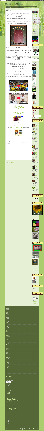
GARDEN (7, 343)
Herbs (6, 349)
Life (6, 352)
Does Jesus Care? (18, 110)
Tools (6, 372)
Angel (6, 325)
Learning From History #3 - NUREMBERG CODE (12, 408)
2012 (6, 308)
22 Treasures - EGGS (9, 401)
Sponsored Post (8, 365)
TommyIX (34, 428)
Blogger (22, 429)
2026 (7, 385)
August (8, 393)
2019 (6, 314)
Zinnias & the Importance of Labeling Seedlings (36, 153)
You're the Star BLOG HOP (18, 6)
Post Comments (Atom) (11, 162)
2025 (7, 386)
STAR (6, 366)
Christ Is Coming (18, 111)
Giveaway (7, 345)
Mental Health (7, 354)
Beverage (7, 327)
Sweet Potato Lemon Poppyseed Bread (36, 125)
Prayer (13, 6)
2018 (6, 313)
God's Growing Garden (11, 3)
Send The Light (18, 113)
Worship (23, 6)
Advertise (30, 6)
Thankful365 (7, 370)
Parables (7, 358)
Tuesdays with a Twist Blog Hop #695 (36, 181)
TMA (6, 371)
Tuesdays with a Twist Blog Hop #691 (36, 167)
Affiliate (7, 323)
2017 (6, 312)
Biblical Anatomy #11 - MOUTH (10, 407)
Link (6, 353)
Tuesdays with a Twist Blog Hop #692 (36, 132)
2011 (6, 307)
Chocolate (7, 331)
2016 (7, 422)
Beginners (7, 326)
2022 (6, 316)
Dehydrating (7, 336)
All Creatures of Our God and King (19, 107)
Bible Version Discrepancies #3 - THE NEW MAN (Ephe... (13, 400)
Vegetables (7, 374)
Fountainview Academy (18, 91)
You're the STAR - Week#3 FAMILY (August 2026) (34, 303)
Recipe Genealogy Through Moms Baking (36, 139)
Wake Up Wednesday (8, 376)
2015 (7, 423)
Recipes (7, 361)
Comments (8, 382)
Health (7, 348)
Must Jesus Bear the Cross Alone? (18, 112)
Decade (7, 335)
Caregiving (7, 330)
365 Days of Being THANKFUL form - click (16, 127)
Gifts (6, 344)
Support (33, 6)
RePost (7, 362)
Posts (7, 381)
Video (6, 375)
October (8, 391)
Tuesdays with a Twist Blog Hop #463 (11, 410)
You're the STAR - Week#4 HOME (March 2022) (12, 399)
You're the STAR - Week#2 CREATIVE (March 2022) (13, 406)
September (8, 392)
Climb (6, 332)
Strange (7, 367)
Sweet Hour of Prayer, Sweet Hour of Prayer (18, 108)
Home (7, 6)
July (7, 394)
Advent (7, 321)
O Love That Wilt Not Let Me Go (18, 106)
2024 (6, 318)
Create (7, 334)
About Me (10, 6)
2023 (6, 317)
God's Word (26, 6)
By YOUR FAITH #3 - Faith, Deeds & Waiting (35, 30)
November (8, 390)
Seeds (7, 363)
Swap (36, 6)
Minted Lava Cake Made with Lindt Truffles (36, 160)
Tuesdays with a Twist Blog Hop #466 (11, 398)
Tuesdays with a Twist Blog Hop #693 (36, 146)
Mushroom (7, 357)
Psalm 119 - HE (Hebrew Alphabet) (36, 188)
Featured (7, 339)
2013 (6, 309)
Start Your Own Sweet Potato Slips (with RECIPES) (12, 409)
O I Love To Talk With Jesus (19, 114)
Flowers (7, 340)
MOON (7, 356)
